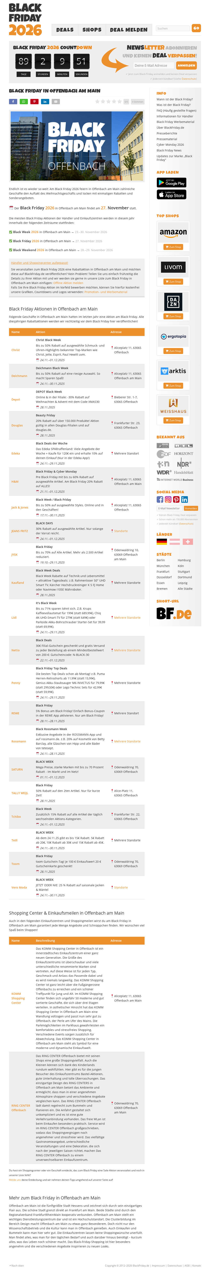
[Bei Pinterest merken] (34, 101)
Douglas (17, 425)
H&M (14, 481)
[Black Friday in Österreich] (175, 544)
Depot (15, 399)
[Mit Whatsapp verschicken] (24, 101)
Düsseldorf (164, 577)
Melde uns (15, 1179)
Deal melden (129, 30)
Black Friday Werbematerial (175, 122)
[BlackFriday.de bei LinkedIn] (185, 501)
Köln (181, 566)
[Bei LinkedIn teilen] (45, 101)
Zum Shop (175, 247)
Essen (161, 583)
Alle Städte (185, 589)
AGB (187, 1265)
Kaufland (17, 583)
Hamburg (184, 560)
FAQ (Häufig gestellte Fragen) (176, 110)
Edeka (15, 453)
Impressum (158, 1265)
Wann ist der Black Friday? (175, 99)
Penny (15, 683)
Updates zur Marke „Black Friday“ (174, 158)
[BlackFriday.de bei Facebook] (161, 501)
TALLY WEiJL (19, 793)
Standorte (121, 531)
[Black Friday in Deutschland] (163, 544)
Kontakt (196, 1265)
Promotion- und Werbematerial (105, 292)
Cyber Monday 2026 (170, 145)
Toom (15, 864)
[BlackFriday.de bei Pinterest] (177, 501)
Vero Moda (19, 887)
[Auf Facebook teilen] (13, 101)
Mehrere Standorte (127, 618)
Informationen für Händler (175, 116)
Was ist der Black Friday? (174, 105)
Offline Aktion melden (68, 283)
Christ (15, 350)
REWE (15, 713)
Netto (15, 650)
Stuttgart (184, 572)
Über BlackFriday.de (170, 127)
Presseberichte (167, 133)
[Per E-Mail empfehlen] (56, 101)
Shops (92, 30)
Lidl (14, 618)
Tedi (14, 840)
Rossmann (18, 741)
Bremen (162, 589)
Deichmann (19, 376)
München (163, 566)
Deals (65, 30)
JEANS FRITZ (19, 531)
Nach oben (17, 1265)
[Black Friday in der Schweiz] (186, 544)
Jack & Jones (19, 507)
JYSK (14, 555)
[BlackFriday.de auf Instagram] (169, 501)
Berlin (161, 560)
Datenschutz (189, 78)
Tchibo (16, 817)
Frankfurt (163, 572)
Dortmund (185, 577)
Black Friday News (169, 150)
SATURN (17, 769)
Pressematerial (167, 139)
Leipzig (182, 583)
